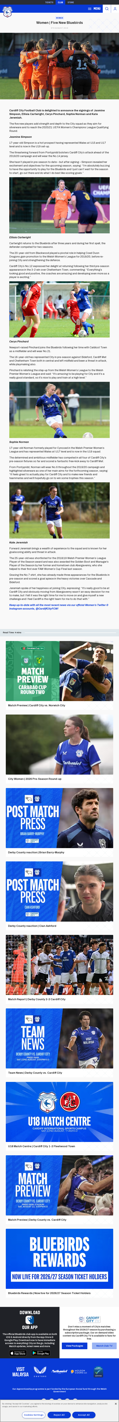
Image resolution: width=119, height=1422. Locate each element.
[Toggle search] (107, 9)
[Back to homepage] (7, 11)
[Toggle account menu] (115, 9)
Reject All (59, 1415)
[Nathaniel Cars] (59, 1372)
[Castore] (40, 1372)
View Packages (74, 1346)
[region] (59, 1411)
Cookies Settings (34, 1415)
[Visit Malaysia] (21, 1371)
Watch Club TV (104, 1346)
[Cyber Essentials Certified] (98, 1372)
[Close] (116, 1404)
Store (71, 2)
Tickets (49, 2)
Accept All (84, 1415)
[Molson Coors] (79, 1372)
